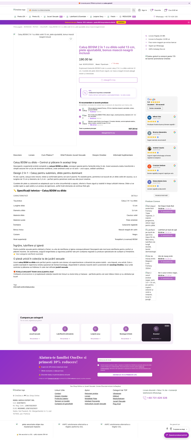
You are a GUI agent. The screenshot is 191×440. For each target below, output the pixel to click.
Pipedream (104, 64)
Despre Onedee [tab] (99, 155)
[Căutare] (134, 10)
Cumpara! (121, 22)
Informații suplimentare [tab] (123, 155)
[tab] (19, 156)
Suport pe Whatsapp (156, 46)
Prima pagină (18, 27)
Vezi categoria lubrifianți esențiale (29, 254)
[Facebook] (167, 429)
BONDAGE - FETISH (31, 27)
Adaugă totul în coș (108, 133)
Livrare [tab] (32, 155)
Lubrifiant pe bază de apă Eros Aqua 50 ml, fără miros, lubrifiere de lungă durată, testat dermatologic (167, 230)
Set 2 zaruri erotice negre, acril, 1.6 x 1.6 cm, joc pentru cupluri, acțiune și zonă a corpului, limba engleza (167, 273)
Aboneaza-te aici (113, 3)
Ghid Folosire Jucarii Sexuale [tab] (73, 155)
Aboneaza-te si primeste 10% (125, 375)
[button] (142, 10)
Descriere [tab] (17, 155)
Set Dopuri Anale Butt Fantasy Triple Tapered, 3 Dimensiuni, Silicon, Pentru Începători (167, 206)
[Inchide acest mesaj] (186, 429)
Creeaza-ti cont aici (53, 378)
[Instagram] (171, 429)
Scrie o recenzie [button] (155, 108)
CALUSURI (44, 27)
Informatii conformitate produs (24, 287)
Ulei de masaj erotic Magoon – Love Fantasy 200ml (167, 256)
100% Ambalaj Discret (157, 49)
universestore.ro (27, 274)
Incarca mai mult (161, 195)
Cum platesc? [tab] (47, 155)
